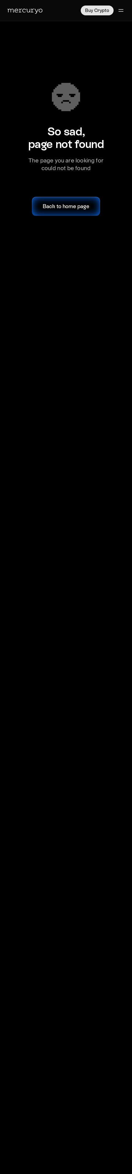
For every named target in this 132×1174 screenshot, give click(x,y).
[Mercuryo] (24, 10)
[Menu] (121, 10)
